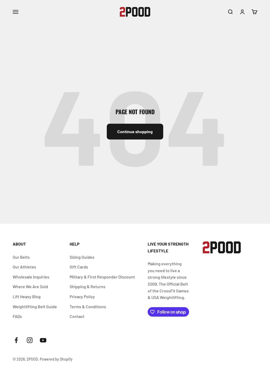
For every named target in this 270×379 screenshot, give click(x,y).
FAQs (17, 316)
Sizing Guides (82, 257)
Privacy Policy (82, 296)
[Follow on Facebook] (16, 340)
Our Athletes (24, 266)
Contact (77, 316)
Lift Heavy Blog (27, 296)
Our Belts (21, 257)
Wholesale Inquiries (31, 276)
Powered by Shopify (56, 359)
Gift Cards (79, 266)
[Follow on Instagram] (29, 340)
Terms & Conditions (88, 306)
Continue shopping (135, 131)
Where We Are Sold (30, 286)
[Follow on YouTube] (43, 340)
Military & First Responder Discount (102, 276)
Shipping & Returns (87, 286)
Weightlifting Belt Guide (35, 306)
